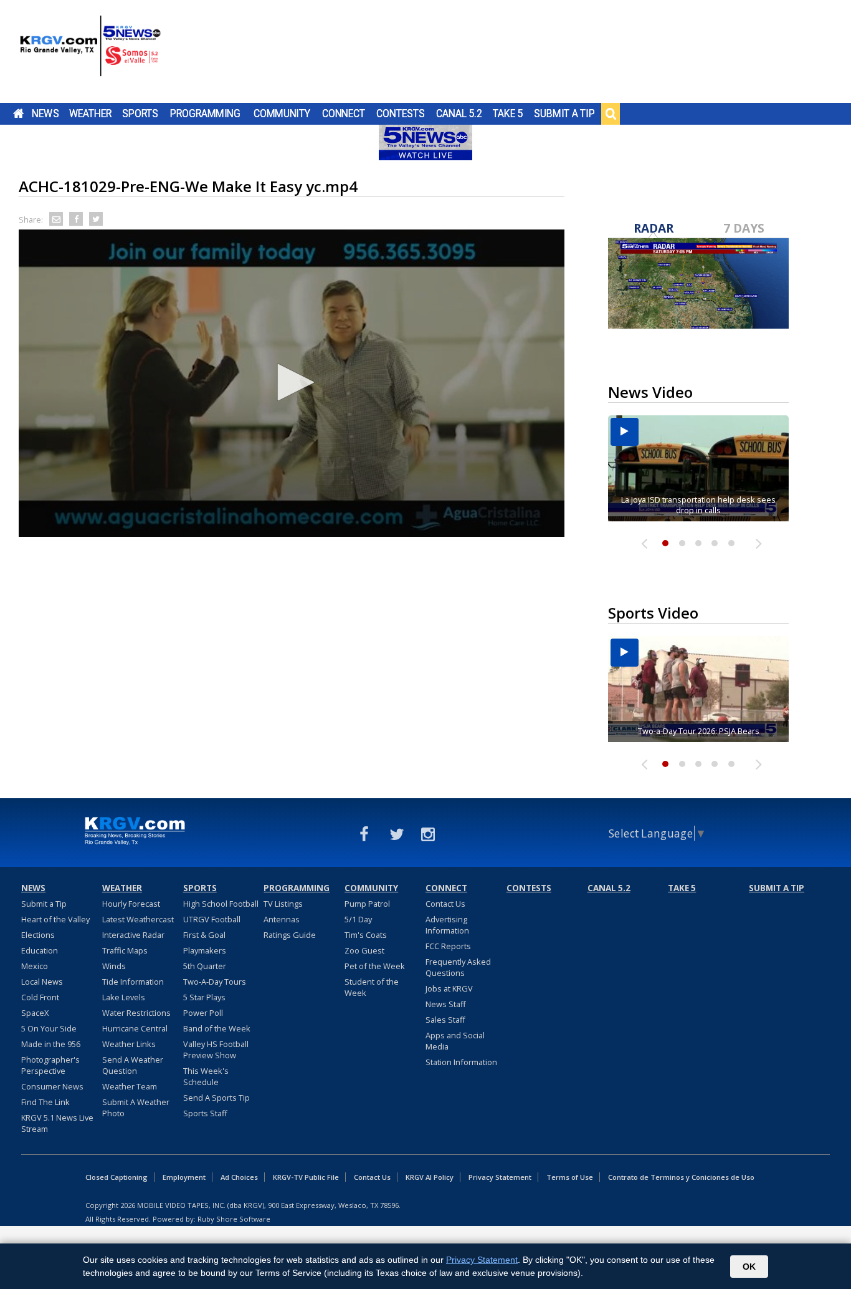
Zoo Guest (364, 950)
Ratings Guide (290, 934)
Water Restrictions (136, 1012)
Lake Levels (123, 997)
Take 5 (508, 113)
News (45, 113)
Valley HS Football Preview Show (216, 1049)
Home (18, 113)
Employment (184, 1177)
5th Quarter (204, 966)
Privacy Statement (499, 1177)
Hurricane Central (135, 1028)
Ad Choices (239, 1177)
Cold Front (40, 997)
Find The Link (45, 1102)
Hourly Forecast (131, 903)
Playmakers (204, 950)
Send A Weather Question (132, 1065)
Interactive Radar (133, 934)
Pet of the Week (375, 966)
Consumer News (52, 1086)
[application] (291, 383)
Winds (114, 966)
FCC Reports (448, 946)
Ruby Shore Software (233, 1219)
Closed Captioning (116, 1177)
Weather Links (129, 1044)
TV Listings (283, 903)
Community (282, 113)
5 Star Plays (204, 997)
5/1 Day (358, 919)
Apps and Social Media (455, 1041)
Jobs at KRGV (449, 988)
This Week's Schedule (206, 1076)
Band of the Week (216, 1028)
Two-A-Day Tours (214, 981)
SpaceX (35, 1012)
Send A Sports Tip (216, 1097)
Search (610, 113)
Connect (343, 113)
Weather (90, 113)
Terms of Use (569, 1177)
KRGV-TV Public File (306, 1177)
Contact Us (445, 903)
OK (749, 1267)
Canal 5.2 (459, 113)
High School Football (221, 903)
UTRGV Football (211, 919)
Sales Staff (445, 1019)
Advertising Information (447, 925)
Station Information (461, 1062)
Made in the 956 (50, 1044)
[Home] (90, 53)
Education (39, 950)
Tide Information (133, 981)
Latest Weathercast (138, 919)
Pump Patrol (367, 903)
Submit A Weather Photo (135, 1107)
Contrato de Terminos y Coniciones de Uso (681, 1177)
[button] (291, 382)
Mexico (34, 966)
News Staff (446, 1004)
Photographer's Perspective (50, 1065)
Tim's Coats (366, 934)
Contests (400, 113)
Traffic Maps (125, 950)
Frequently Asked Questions (458, 967)
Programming (205, 113)
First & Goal (204, 934)
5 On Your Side (49, 1028)
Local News (42, 981)
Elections (38, 934)
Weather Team (129, 1086)
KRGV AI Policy (430, 1177)
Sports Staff (205, 1113)
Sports (140, 113)
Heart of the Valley (55, 919)
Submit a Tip (564, 113)
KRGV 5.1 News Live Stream (57, 1123)
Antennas (282, 919)
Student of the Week (372, 987)
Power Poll (203, 1012)
